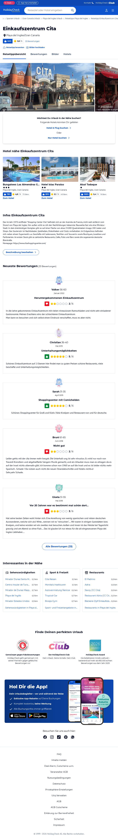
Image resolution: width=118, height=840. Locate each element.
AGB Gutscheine (59, 807)
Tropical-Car (51, 595)
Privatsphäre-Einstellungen (59, 789)
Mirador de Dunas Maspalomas (18, 590)
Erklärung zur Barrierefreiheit (59, 813)
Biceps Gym (51, 601)
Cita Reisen (50, 579)
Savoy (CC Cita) (92, 590)
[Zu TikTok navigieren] (59, 737)
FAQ (59, 754)
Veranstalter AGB (59, 772)
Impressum (59, 825)
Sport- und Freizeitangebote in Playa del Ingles (61, 607)
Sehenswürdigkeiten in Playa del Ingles (21, 607)
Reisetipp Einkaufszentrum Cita (104, 18)
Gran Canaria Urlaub (31, 18)
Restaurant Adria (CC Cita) (98, 595)
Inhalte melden (59, 760)
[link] (106, 10)
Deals (8, 3)
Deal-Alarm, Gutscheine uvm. (59, 766)
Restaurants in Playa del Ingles (100, 607)
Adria (87, 584)
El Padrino (90, 579)
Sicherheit (59, 819)
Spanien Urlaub (13, 18)
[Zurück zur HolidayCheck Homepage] (11, 10)
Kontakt (87, 3)
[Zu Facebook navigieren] (45, 737)
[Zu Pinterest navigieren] (65, 737)
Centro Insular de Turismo (18, 584)
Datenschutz (59, 783)
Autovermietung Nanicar (57, 590)
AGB (59, 801)
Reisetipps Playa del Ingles (76, 18)
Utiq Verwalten (59, 795)
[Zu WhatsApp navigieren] (72, 737)
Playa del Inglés (13, 595)
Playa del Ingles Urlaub (52, 18)
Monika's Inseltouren (55, 584)
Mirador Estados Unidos (17, 601)
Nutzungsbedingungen (59, 778)
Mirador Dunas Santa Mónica (18, 579)
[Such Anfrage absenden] (72, 10)
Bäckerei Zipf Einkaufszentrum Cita (98, 601)
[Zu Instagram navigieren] (52, 737)
